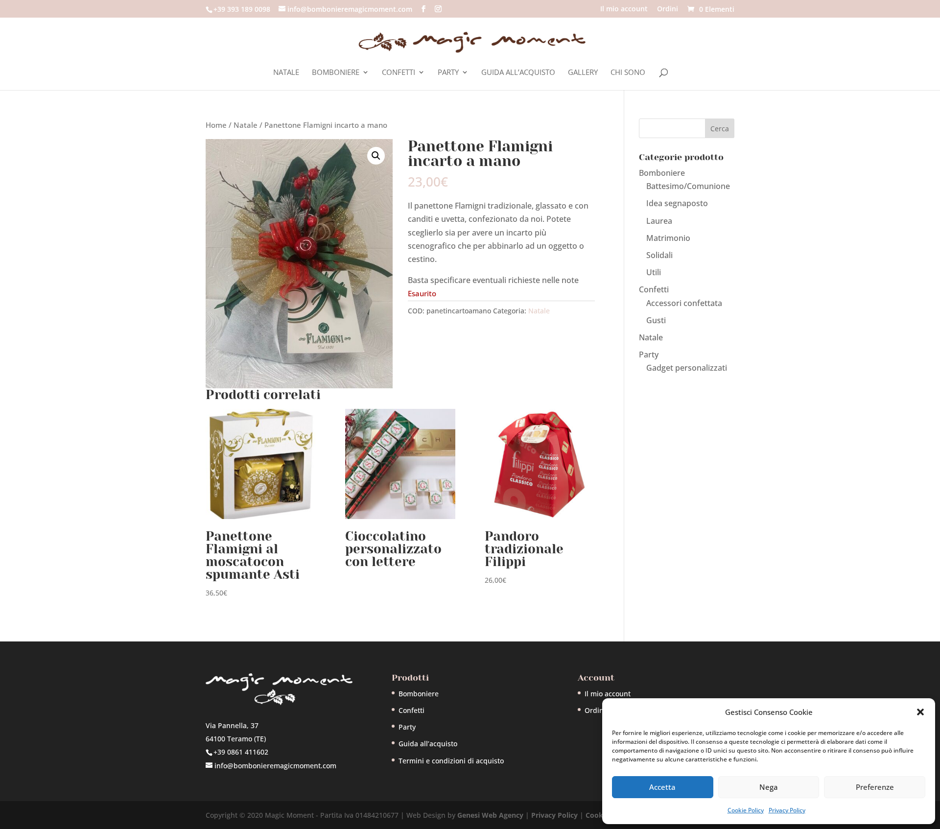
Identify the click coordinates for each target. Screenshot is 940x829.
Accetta (662, 787)
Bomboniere (335, 73)
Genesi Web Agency (490, 815)
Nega (768, 787)
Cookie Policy (746, 810)
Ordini (667, 9)
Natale (286, 73)
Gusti (656, 320)
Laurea (659, 220)
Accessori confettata (684, 303)
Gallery (583, 73)
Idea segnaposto (677, 203)
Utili (653, 272)
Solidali (659, 255)
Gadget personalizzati (686, 367)
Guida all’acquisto (518, 73)
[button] (920, 712)
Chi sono (628, 73)
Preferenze (875, 787)
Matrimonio (668, 238)
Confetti (398, 73)
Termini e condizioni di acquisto (451, 760)
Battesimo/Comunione (688, 186)
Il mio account (624, 9)
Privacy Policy (787, 810)
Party (448, 73)
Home (216, 125)
